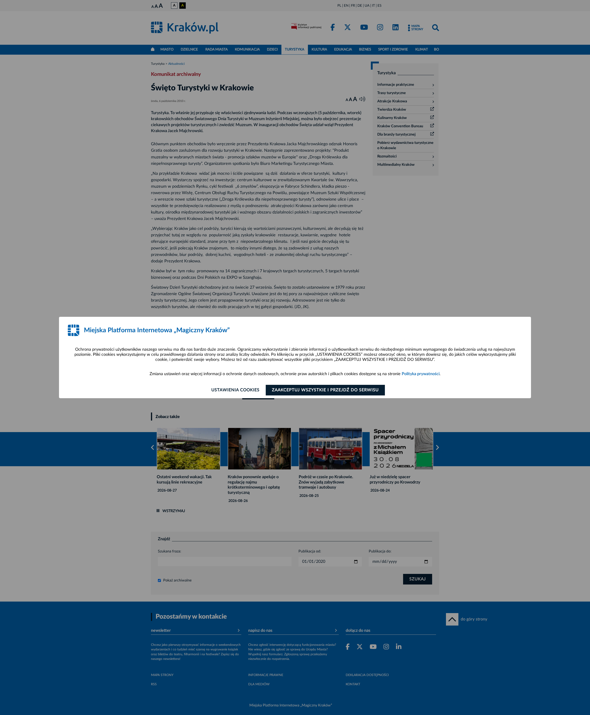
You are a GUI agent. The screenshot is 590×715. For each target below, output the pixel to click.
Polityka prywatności (421, 374)
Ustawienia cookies (235, 390)
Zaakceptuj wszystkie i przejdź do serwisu (325, 390)
